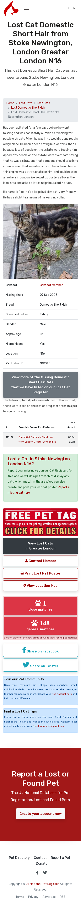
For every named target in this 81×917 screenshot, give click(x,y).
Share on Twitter (43, 666)
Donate (41, 863)
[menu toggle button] (26, 8)
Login (70, 8)
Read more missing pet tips (48, 726)
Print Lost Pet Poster (42, 573)
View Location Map (42, 586)
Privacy (33, 897)
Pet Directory (19, 858)
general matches (41, 625)
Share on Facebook (42, 651)
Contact (40, 858)
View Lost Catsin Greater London (40, 545)
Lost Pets (25, 103)
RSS (62, 897)
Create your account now (41, 814)
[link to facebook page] (37, 872)
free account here (62, 694)
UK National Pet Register (42, 884)
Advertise (49, 897)
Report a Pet (60, 858)
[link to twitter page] (45, 872)
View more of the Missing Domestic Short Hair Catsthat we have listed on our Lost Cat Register (40, 384)
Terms (20, 897)
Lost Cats (43, 103)
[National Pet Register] (11, 8)
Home (10, 103)
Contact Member (51, 285)
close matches (40, 605)
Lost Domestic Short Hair (28, 107)
